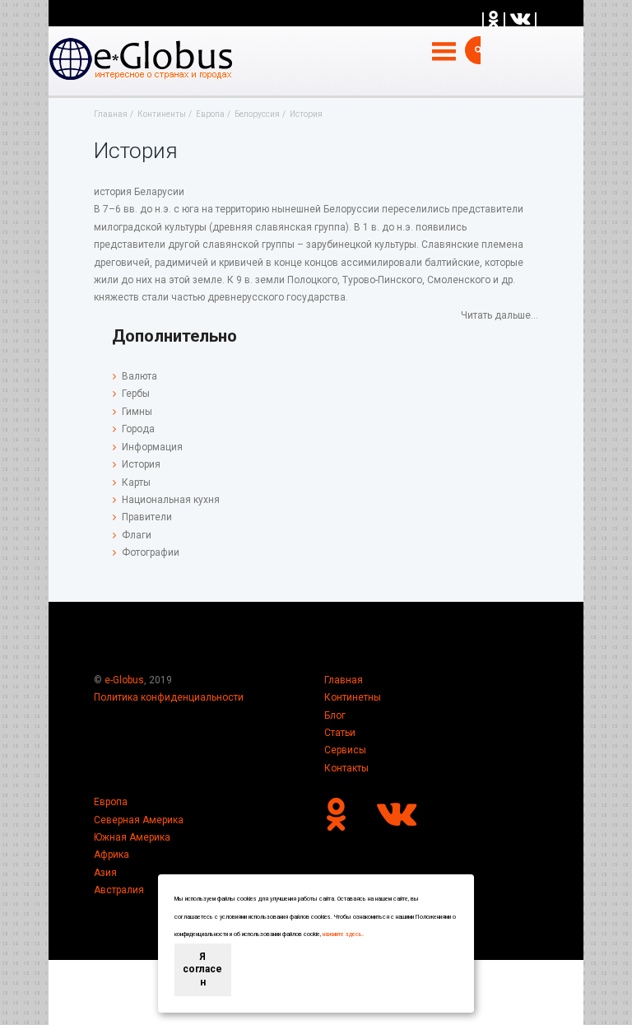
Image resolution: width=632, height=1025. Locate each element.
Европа (111, 802)
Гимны (137, 411)
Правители (147, 517)
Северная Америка (139, 820)
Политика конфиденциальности (169, 697)
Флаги (136, 535)
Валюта (139, 376)
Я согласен (202, 969)
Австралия (119, 890)
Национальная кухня (171, 500)
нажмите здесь (342, 934)
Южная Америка (132, 837)
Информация (152, 447)
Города (138, 429)
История (141, 464)
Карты (136, 482)
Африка (111, 854)
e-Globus (124, 680)
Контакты (346, 768)
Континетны (352, 697)
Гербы (136, 393)
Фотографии (150, 552)
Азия (105, 872)
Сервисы (345, 750)
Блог (335, 715)
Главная (343, 680)
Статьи (340, 732)
